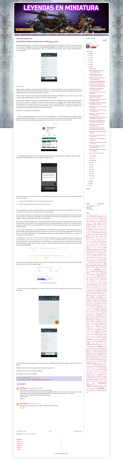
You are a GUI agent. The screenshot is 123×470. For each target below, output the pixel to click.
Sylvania (91, 369)
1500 (92, 215)
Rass (87, 351)
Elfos (102, 264)
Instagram (88, 298)
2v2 (104, 215)
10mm (87, 215)
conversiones (103, 249)
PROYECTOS (52, 34)
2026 (89, 53)
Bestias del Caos (103, 232)
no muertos (98, 337)
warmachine (88, 388)
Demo (105, 255)
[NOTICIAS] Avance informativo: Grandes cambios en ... (97, 78)
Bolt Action (98, 236)
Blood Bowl (90, 236)
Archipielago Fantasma (90, 228)
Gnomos (91, 282)
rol (103, 358)
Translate (91, 209)
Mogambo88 (104, 331)
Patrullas (95, 344)
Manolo (87, 318)
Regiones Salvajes (94, 353)
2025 (89, 55)
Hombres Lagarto (102, 290)
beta (87, 234)
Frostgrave (91, 279)
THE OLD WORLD (87, 34)
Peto (103, 344)
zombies (87, 392)
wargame (105, 381)
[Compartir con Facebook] (37, 377)
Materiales (104, 324)
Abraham (101, 218)
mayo (90, 169)
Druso (100, 259)
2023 (89, 60)
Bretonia (88, 238)
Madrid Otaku (104, 315)
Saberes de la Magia (95, 359)
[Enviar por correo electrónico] (33, 377)
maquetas (105, 319)
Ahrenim (92, 221)
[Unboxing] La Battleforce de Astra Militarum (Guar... (97, 114)
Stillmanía (91, 368)
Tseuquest (92, 376)
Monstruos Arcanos (90, 333)
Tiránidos (96, 371)
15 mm (90, 215)
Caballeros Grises (99, 239)
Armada (100, 228)
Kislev (98, 305)
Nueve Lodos (96, 339)
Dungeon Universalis (90, 260)
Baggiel (89, 231)
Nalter (101, 334)
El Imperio (92, 262)
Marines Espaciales (96, 321)
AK (97, 221)
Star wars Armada (95, 366)
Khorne (105, 303)
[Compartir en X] (36, 377)
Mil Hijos (91, 329)
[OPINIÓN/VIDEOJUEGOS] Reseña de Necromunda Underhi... (97, 128)
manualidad (92, 318)
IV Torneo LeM (95, 298)
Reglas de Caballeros (93, 355)
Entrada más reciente (22, 431)
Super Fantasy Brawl (102, 368)
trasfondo (100, 374)
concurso (100, 247)
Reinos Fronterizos (99, 356)
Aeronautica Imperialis (98, 219)
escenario (87, 271)
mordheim (96, 333)
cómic (91, 247)
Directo (87, 259)
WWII (91, 390)
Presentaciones (93, 348)
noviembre (91, 156)
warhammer (45, 379)
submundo (96, 368)
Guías (99, 285)
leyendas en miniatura (31, 379)
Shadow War (100, 363)
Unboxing (104, 376)
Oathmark (88, 341)
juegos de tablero (93, 302)
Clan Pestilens (104, 245)
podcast (105, 346)
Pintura (100, 346)
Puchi (87, 350)
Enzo (105, 267)
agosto (90, 162)
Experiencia (103, 273)
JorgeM (87, 300)
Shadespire (94, 363)
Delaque (102, 255)
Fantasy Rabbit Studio (98, 274)
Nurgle (101, 339)
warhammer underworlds (92, 386)
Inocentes (105, 297)
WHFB (50, 379)
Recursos (41, 379)
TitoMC (105, 371)
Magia (87, 316)
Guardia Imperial (93, 284)
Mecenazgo (104, 326)
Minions (92, 331)
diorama (105, 257)
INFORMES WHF (25, 34)
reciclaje (92, 351)
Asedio (101, 229)
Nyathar (105, 339)
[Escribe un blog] (35, 377)
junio (90, 167)
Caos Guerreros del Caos (90, 242)
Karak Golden (88, 303)
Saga (102, 359)
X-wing (95, 390)
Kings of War (94, 305)
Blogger (66, 453)
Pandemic (105, 343)
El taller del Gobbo (90, 264)
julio (90, 164)
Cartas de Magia (89, 244)
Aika (96, 221)
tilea (93, 371)
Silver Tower (88, 364)
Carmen (100, 242)
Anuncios (94, 226)
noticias (104, 337)
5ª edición (88, 216)
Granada (87, 284)
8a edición (104, 216)
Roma (106, 358)
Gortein (105, 282)
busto (101, 238)
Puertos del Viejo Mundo (94, 350)
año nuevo (100, 226)
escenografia (93, 271)
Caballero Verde (93, 239)
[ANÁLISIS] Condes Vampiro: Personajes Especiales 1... (96, 89)
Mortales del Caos (90, 334)
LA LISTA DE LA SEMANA (73, 34)
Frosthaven (97, 279)
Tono (87, 373)
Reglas (87, 355)
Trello (105, 374)
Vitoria (87, 381)
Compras (95, 247)
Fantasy (91, 274)
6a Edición (93, 216)
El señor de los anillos (101, 262)
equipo (87, 269)
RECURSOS (61, 34)
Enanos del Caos (90, 267)
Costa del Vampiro (90, 252)
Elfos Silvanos (95, 265)
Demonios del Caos (96, 257)
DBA (92, 255)
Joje (106, 298)
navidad (91, 336)
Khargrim (98, 303)
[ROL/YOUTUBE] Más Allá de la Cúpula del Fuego (97, 146)
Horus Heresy (89, 292)
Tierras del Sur (89, 371)
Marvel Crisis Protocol (90, 324)
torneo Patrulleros (97, 373)
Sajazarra (105, 359)
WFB (97, 388)
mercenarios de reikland (96, 328)
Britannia (93, 238)
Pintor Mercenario (92, 346)
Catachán (95, 244)
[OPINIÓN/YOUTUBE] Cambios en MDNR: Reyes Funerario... (98, 118)
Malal (96, 316)
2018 (89, 183)
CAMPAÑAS (35, 34)
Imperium (98, 295)
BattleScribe (45, 47)
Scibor (96, 361)
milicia (94, 329)
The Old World (103, 369)
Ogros (91, 341)
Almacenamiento (89, 223)
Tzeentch (100, 376)
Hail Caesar (104, 285)
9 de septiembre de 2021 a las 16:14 (35, 388)
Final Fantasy (94, 276)
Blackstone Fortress (100, 234)
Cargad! (97, 242)
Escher (105, 271)
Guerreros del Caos (92, 286)
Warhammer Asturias (102, 385)
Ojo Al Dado (95, 341)
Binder (89, 234)
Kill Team (88, 305)
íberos (106, 293)
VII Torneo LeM (102, 379)
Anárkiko (99, 224)
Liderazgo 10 (92, 311)
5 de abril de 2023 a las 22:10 (34, 403)
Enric (97, 267)
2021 (89, 64)
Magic (90, 316)
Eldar (99, 264)
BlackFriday (93, 234)
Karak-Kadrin (93, 303)
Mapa (101, 319)
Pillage (105, 344)
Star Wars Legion (103, 366)
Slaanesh (100, 364)
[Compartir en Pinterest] (39, 377)
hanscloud (96, 287)
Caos (105, 241)
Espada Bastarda (95, 273)
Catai (99, 244)
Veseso (99, 377)
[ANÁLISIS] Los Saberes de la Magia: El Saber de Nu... (96, 96)
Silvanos (105, 363)
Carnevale (105, 242)
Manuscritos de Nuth (92, 320)
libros (87, 311)
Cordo (87, 251)
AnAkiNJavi (89, 224)
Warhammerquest (103, 386)
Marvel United (98, 324)
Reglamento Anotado (102, 353)
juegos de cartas (100, 300)
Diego (102, 257)
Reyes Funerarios (94, 358)
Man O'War (104, 316)
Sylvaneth (88, 369)
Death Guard (96, 255)
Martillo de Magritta (99, 323)
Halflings (87, 287)
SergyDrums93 (23, 388)
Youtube (99, 390)
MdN (37, 379)
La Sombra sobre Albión (93, 308)
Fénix (104, 274)
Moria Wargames (103, 333)
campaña (94, 241)
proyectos (104, 348)
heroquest (88, 290)
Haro (100, 287)
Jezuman (21, 443)
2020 (89, 66)
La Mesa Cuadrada (95, 306)
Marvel (105, 323)
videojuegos (95, 379)
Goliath (95, 282)
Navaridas (88, 336)
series (102, 361)
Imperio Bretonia (93, 295)
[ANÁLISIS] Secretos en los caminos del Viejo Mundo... (96, 75)
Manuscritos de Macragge (101, 318)
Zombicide (104, 390)
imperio (88, 295)
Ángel (105, 224)
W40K (94, 381)
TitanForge (101, 371)
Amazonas (104, 223)
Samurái (92, 361)
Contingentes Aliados (95, 249)
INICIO (17, 34)
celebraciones (103, 244)
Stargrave (87, 368)
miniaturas (99, 329)
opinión (100, 341)
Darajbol (100, 254)
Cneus (87, 247)
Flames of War (100, 276)
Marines (88, 321)
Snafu (103, 364)
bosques (105, 236)
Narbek (105, 334)
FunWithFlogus (103, 279)
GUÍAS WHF (44, 34)
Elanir (96, 264)
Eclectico (97, 260)
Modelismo (97, 331)
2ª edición (102, 215)
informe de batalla (96, 297)
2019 (89, 181)
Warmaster (93, 388)
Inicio (50, 431)
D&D (97, 254)
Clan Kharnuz (92, 245)
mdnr (92, 326)
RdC (90, 351)
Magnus (93, 316)
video (90, 379)
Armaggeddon (104, 228)
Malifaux (99, 316)
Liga (98, 311)
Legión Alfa (100, 308)
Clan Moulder (98, 245)
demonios (88, 257)
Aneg (103, 224)
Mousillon (97, 334)
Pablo (97, 343)
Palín (101, 343)
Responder (22, 398)
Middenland (104, 328)
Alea (100, 221)
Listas (101, 311)
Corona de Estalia (93, 251)
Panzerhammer (89, 344)
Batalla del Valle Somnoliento (101, 231)
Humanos (95, 292)
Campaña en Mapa (100, 241)
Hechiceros (95, 289)
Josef (91, 300)
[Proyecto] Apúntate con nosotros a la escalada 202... (97, 135)
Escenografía (99, 271)
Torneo (91, 373)
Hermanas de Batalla (102, 289)
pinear (87, 346)
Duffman (104, 259)
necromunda (99, 336)
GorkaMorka (99, 282)
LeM (92, 310)
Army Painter (94, 229)
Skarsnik (92, 364)
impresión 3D (104, 295)
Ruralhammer (88, 359)
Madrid (99, 315)
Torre (96, 374)
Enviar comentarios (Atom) (29, 434)
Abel (98, 218)
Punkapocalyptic (103, 350)
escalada (97, 269)
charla (87, 245)
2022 (89, 62)
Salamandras (88, 361)
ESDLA (88, 273)
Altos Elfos (97, 223)
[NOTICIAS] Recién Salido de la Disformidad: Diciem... (97, 71)
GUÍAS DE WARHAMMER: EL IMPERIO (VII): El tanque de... (97, 82)
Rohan (100, 358)
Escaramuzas (104, 269)
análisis (94, 224)
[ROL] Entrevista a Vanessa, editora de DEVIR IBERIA (97, 100)
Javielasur (102, 298)
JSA (92, 300)
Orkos (93, 343)
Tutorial (96, 376)
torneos (92, 374)
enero (90, 178)
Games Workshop (90, 281)
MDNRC (97, 326)
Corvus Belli (101, 251)
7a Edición (99, 216)
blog (105, 234)
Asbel (98, 229)
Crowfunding (100, 252)
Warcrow (97, 381)
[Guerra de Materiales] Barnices (96, 153)
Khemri (102, 303)
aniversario (88, 226)
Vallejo (96, 377)
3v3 (106, 215)
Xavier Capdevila (24, 403)
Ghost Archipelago (98, 281)
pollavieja (87, 348)
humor (98, 292)
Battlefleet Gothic (89, 232)
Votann (90, 381)
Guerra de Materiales (102, 284)
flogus (90, 277)
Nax (94, 336)
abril (90, 171)
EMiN (101, 265)
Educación (101, 260)
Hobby (96, 290)
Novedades (89, 339)
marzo (90, 173)
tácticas (97, 369)
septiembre (91, 160)
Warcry (101, 381)
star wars (90, 366)
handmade (92, 287)
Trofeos (87, 376)
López (96, 313)
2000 (95, 215)
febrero (91, 175)
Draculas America (94, 259)
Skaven (96, 364)
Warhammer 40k (91, 385)
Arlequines (96, 228)
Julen (106, 302)
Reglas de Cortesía (102, 355)
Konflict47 (102, 305)
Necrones (105, 336)
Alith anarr (104, 221)
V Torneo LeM (90, 377)
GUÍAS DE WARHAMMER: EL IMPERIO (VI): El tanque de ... (97, 121)
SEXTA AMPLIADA (98, 34)
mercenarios (89, 328)
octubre (91, 158)
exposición (88, 274)
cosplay (105, 251)
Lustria (95, 315)
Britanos (97, 238)
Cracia (96, 252)
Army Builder (89, 229)
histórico (92, 290)
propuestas (98, 348)
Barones (93, 231)
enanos (105, 265)
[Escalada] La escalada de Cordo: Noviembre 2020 (96, 125)
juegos (95, 300)
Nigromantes (88, 337)
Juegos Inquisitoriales (100, 302)
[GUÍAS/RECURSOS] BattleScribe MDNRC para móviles (97, 103)
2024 (89, 58)
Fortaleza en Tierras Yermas (98, 277)
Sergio (99, 361)
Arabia (105, 226)
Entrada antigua (77, 431)
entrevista (101, 267)
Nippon (93, 337)
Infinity (87, 297)
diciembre (91, 68)
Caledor (90, 241)
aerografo (91, 219)
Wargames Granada (90, 383)
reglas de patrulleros (90, 356)
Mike (87, 329)
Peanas (99, 344)
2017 (89, 185)
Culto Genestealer (93, 254)
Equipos (91, 269)
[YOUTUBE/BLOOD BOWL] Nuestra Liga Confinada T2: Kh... (97, 85)
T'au (94, 369)
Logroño (93, 313)
